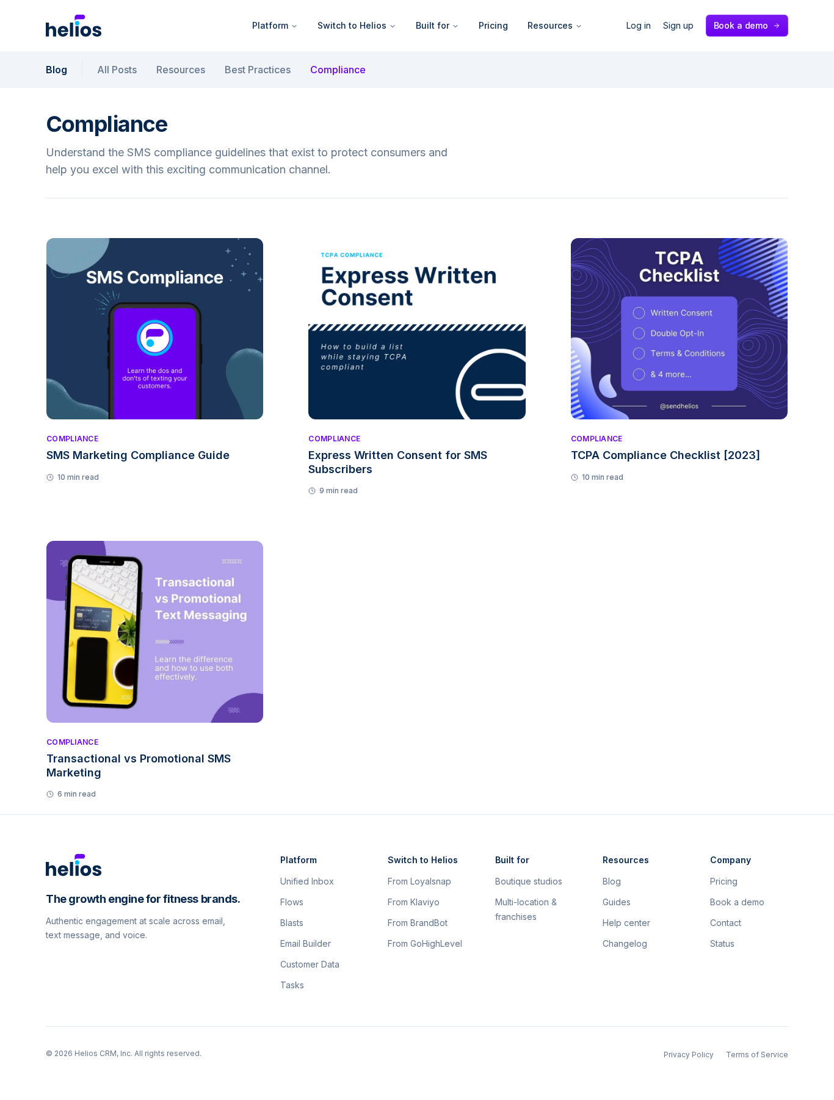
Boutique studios (528, 881)
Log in (638, 25)
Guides (617, 902)
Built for (432, 25)
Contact (725, 922)
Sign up (678, 25)
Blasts (291, 922)
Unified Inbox (307, 881)
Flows (291, 902)
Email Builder (305, 943)
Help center (626, 922)
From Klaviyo (414, 902)
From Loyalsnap (419, 881)
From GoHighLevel (425, 943)
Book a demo (741, 25)
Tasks (292, 985)
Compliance (338, 69)
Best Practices (258, 69)
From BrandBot (418, 922)
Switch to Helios (351, 25)
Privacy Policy (689, 1054)
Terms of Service (757, 1054)
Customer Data (309, 964)
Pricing (493, 25)
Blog (56, 69)
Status (722, 943)
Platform (270, 25)
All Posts (117, 69)
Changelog (625, 943)
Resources (550, 25)
